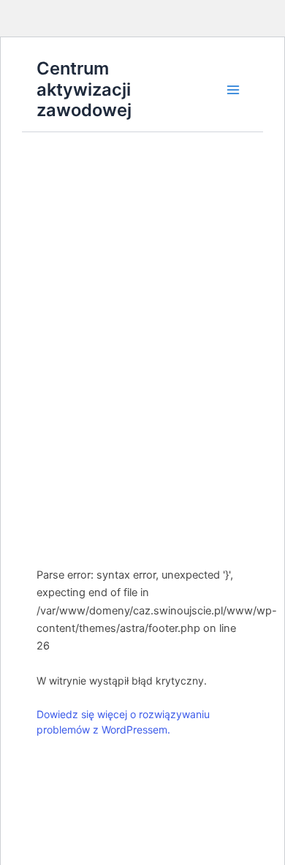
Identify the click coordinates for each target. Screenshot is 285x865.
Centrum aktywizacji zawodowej (84, 89)
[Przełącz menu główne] (233, 90)
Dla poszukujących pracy (143, 316)
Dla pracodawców (143, 533)
